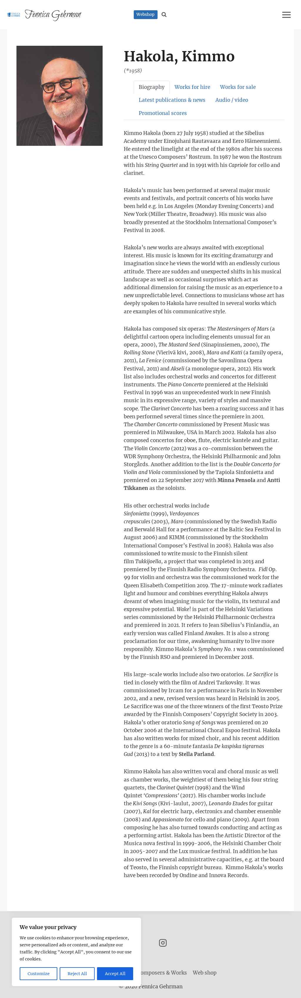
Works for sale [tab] (238, 87)
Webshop (145, 14)
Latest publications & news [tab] (172, 100)
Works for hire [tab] (192, 87)
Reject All (77, 973)
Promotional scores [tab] (163, 113)
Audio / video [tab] (231, 100)
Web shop (205, 973)
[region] (76, 952)
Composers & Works (162, 973)
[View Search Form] (164, 14)
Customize (39, 973)
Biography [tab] (152, 87)
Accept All (115, 973)
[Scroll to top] (286, 989)
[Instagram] (163, 943)
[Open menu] (287, 14)
